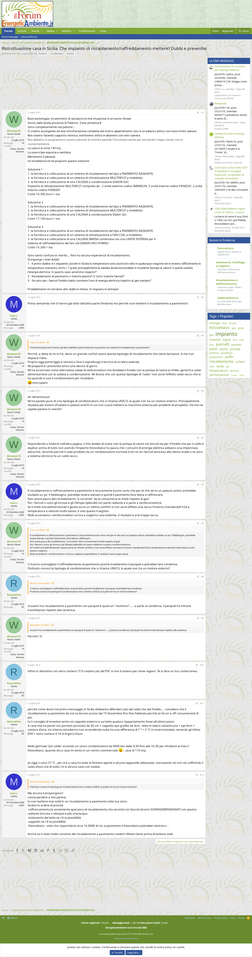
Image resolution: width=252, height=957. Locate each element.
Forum (8, 31)
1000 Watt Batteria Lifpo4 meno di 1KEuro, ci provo (229, 210)
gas (234, 328)
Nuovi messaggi (10, 36)
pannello (236, 344)
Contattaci (190, 917)
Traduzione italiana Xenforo (126, 938)
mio (241, 339)
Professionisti (87, 31)
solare (240, 361)
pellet (213, 349)
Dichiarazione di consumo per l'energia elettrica (229, 68)
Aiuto (233, 917)
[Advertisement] (103, 82)
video (241, 375)
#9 (202, 618)
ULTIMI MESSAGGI (221, 61)
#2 (202, 297)
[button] (41, 31)
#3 (202, 335)
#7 (202, 523)
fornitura (43, 53)
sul (227, 366)
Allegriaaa (220, 103)
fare (224, 323)
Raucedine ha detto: (40, 625)
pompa (235, 349)
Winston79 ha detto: (40, 583)
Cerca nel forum (29, 36)
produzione (216, 357)
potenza (214, 353)
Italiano (13, 917)
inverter (215, 340)
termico (234, 370)
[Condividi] (198, 113)
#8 (202, 576)
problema (226, 353)
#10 (202, 665)
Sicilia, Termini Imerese (17, 150)
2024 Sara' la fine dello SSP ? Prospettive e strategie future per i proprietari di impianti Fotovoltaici (231, 173)
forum (232, 323)
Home (241, 917)
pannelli (222, 344)
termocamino (219, 375)
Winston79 (9, 53)
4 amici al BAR (221, 128)
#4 (202, 390)
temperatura (218, 370)
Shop (103, 31)
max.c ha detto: (38, 342)
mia (235, 339)
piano (224, 349)
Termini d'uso (204, 917)
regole (234, 375)
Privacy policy (221, 917)
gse (211, 335)
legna (227, 340)
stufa (220, 366)
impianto (226, 333)
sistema (70, 53)
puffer (229, 357)
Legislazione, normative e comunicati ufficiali (227, 97)
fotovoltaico (219, 327)
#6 (202, 484)
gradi (241, 328)
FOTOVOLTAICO (222, 203)
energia (214, 323)
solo (211, 366)
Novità (35, 31)
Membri (66, 31)
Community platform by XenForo (126, 934)
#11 (202, 703)
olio (211, 344)
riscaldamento (57, 53)
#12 (202, 774)
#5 (202, 437)
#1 (202, 112)
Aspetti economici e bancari (228, 162)
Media (50, 31)
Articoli (22, 31)
